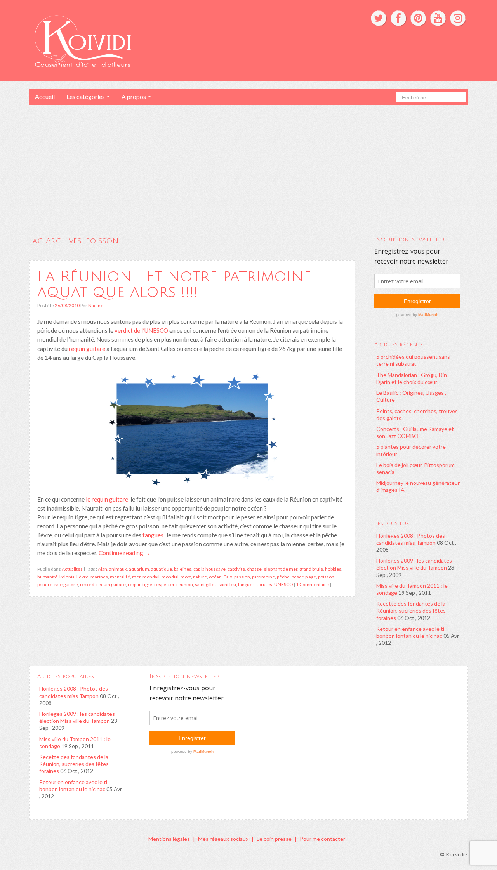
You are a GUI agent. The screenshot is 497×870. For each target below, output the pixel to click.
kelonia (67, 577)
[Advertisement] (248, 163)
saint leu (227, 584)
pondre (44, 584)
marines (99, 577)
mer (136, 577)
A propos (134, 96)
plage (310, 577)
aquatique (161, 569)
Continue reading (124, 552)
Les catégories (86, 96)
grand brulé (311, 569)
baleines (182, 569)
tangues (152, 534)
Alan (102, 569)
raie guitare (66, 584)
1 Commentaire (312, 584)
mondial (170, 577)
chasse (254, 569)
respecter (164, 584)
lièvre (82, 577)
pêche (283, 577)
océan (215, 577)
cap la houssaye (209, 569)
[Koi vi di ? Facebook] (398, 18)
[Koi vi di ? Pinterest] (418, 18)
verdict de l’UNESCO (141, 330)
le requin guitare (107, 499)
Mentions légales (169, 838)
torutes (264, 584)
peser (297, 577)
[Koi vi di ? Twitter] (378, 18)
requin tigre (140, 584)
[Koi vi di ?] (154, 39)
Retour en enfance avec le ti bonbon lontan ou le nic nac (410, 632)
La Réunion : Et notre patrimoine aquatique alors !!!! (174, 284)
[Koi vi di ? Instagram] (458, 18)
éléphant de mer (280, 569)
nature (200, 577)
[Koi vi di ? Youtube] (438, 18)
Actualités (72, 569)
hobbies (333, 569)
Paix (228, 577)
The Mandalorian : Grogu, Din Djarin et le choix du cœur (411, 378)
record (87, 584)
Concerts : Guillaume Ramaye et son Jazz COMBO (415, 432)
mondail (151, 577)
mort (186, 577)
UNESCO (283, 584)
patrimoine (263, 577)
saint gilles (206, 584)
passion (242, 577)
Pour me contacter (322, 838)
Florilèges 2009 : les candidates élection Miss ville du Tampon (414, 564)
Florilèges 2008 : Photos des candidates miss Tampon (410, 539)
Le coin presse (274, 838)
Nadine (95, 305)
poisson (326, 577)
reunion (184, 584)
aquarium (139, 569)
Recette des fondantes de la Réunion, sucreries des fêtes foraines (411, 610)
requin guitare (87, 348)
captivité (236, 569)
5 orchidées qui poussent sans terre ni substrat (413, 360)
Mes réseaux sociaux (223, 838)
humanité (47, 577)
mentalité (120, 577)
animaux (118, 569)
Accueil (45, 96)
